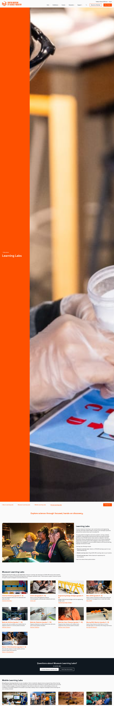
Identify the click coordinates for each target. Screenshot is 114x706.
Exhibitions (55, 5)
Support (79, 5)
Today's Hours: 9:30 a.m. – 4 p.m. (104, 1)
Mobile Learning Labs (40, 505)
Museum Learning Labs (24, 505)
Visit (48, 5)
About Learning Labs (8, 505)
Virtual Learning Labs (56, 505)
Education (71, 5)
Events (63, 5)
